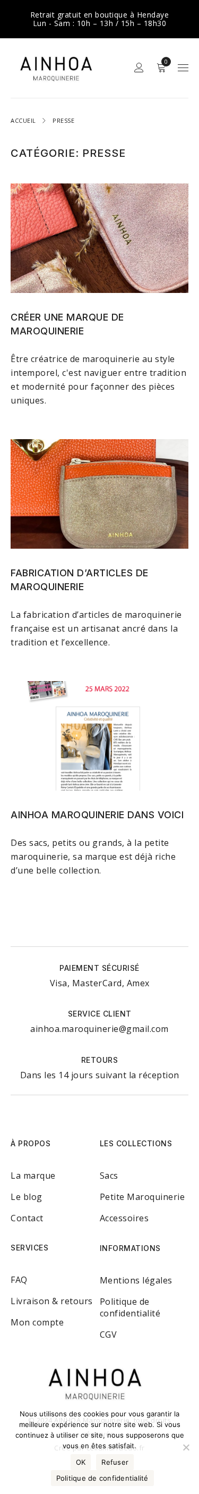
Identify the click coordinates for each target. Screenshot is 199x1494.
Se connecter (139, 68)
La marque (33, 1175)
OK (81, 1462)
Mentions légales (136, 1280)
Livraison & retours (52, 1301)
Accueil (23, 120)
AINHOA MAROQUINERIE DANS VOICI (97, 814)
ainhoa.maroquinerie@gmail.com (99, 1029)
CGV (108, 1334)
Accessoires (124, 1218)
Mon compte (37, 1322)
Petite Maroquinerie (142, 1197)
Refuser (114, 1462)
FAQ (19, 1280)
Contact (27, 1218)
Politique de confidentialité (130, 1307)
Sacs (109, 1175)
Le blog (26, 1197)
